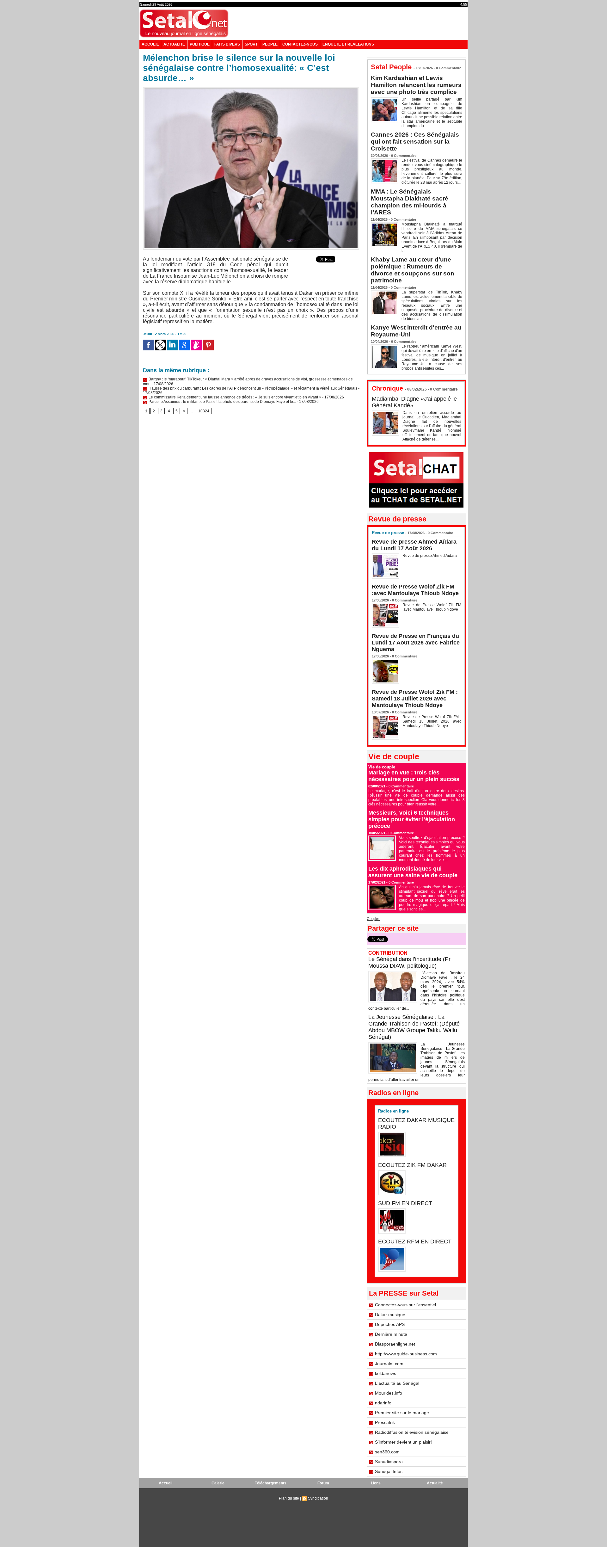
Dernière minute (391, 1334)
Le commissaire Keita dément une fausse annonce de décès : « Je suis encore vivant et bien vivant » (234, 397)
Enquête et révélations (348, 44)
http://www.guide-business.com (406, 1353)
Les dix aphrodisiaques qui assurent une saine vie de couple (412, 872)
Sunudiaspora (389, 1461)
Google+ (373, 919)
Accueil (150, 44)
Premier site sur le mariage (402, 1412)
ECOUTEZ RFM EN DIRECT (414, 1241)
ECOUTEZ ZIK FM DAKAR (412, 1165)
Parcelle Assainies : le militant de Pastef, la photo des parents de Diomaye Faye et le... (222, 401)
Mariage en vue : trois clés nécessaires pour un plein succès (413, 775)
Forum (323, 1483)
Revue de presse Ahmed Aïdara (430, 555)
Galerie (218, 1483)
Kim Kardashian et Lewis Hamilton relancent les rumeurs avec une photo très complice (416, 85)
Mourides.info (388, 1393)
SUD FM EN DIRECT (405, 1203)
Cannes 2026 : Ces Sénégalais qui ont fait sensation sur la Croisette (415, 141)
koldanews (385, 1373)
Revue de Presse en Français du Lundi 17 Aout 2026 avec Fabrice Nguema (416, 642)
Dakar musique (390, 1314)
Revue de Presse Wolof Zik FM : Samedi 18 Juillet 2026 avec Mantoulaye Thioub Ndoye (415, 698)
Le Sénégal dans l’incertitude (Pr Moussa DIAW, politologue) (409, 962)
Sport (251, 44)
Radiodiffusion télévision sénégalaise (412, 1432)
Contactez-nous (300, 44)
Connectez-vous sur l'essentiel (405, 1304)
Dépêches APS (390, 1324)
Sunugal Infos (388, 1471)
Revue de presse (388, 532)
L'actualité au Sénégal (397, 1383)
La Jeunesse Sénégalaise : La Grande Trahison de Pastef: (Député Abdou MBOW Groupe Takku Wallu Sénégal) (414, 1027)
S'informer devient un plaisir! (403, 1442)
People (270, 44)
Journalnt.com (389, 1363)
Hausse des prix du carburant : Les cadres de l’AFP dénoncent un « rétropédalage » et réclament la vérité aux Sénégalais (252, 388)
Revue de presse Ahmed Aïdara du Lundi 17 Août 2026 (414, 545)
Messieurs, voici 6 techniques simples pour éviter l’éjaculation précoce (411, 819)
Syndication (318, 1498)
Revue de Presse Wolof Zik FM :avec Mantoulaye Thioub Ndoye (415, 589)
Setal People (391, 67)
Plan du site (289, 1498)
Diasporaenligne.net (395, 1344)
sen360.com (387, 1451)
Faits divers (227, 44)
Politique (200, 44)
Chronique (387, 388)
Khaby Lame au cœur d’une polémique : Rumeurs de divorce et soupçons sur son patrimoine (412, 270)
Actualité (174, 44)
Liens (376, 1483)
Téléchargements (270, 1483)
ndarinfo (383, 1402)
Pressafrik (385, 1422)
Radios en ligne (393, 1111)
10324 (203, 411)
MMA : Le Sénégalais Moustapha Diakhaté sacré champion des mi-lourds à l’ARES (409, 202)
